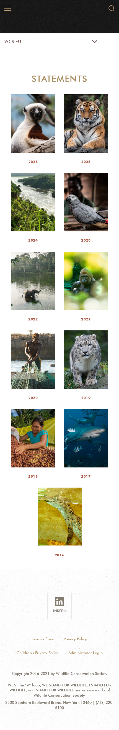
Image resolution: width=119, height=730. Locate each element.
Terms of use (43, 639)
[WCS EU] (59, 10)
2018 (33, 476)
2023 (85, 240)
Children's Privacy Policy (37, 653)
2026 (33, 161)
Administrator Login (85, 653)
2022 (33, 319)
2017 (85, 476)
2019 (85, 397)
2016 (59, 555)
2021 (85, 319)
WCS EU (12, 41)
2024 (33, 240)
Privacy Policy (75, 639)
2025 (85, 161)
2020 (33, 397)
